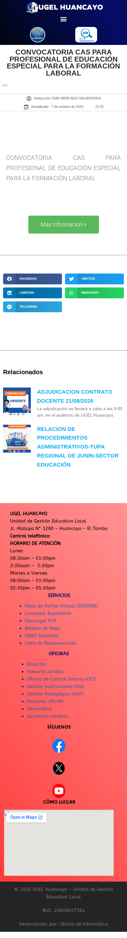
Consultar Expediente (48, 613)
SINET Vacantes (41, 635)
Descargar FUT (40, 621)
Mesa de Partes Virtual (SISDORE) (61, 606)
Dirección (37, 664)
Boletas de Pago (42, 628)
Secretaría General (47, 716)
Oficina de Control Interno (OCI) (61, 679)
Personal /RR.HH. (46, 701)
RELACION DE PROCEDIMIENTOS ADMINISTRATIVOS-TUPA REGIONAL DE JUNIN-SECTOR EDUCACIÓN (78, 447)
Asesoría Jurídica (45, 671)
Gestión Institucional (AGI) (55, 686)
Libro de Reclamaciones (50, 643)
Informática (39, 709)
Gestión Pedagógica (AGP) (55, 694)
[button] (64, 19)
